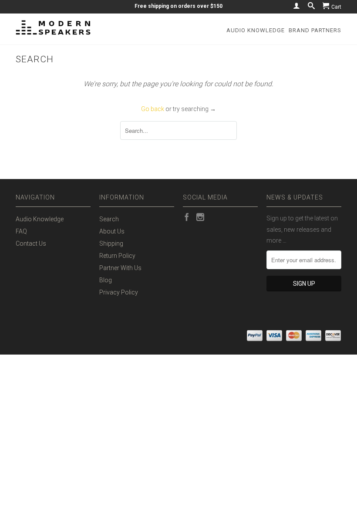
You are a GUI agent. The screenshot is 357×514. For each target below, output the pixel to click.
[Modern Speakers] (53, 27)
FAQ (21, 231)
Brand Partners (315, 30)
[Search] (311, 5)
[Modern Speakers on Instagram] (200, 217)
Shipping (111, 243)
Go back (152, 108)
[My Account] (296, 5)
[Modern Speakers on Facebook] (187, 217)
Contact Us (31, 243)
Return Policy (117, 255)
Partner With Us (120, 267)
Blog (105, 280)
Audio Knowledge (255, 30)
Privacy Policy (118, 292)
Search (109, 219)
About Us (112, 231)
